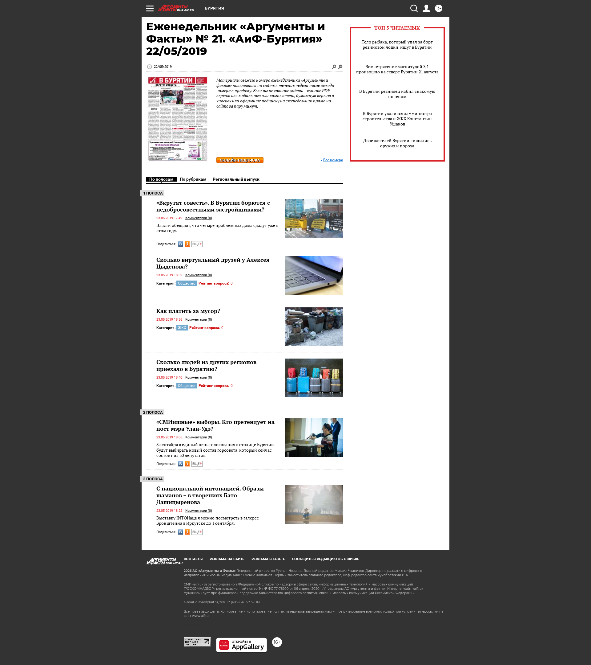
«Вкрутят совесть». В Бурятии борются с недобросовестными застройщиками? (213, 206)
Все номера (333, 160)
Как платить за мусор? (188, 310)
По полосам (161, 179)
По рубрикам (193, 179)
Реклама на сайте (227, 559)
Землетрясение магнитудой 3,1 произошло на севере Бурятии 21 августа (397, 69)
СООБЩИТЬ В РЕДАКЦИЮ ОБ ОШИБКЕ (325, 559)
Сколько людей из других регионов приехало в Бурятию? (206, 365)
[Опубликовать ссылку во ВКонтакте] (180, 244)
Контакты (193, 559)
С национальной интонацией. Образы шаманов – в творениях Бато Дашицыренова (210, 495)
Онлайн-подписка (240, 160)
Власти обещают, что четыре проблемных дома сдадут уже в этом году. (217, 228)
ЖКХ (182, 328)
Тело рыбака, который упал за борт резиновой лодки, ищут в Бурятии (397, 44)
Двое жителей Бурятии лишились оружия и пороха (397, 143)
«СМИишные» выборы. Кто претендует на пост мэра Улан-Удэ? (215, 425)
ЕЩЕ (196, 244)
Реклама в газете (268, 559)
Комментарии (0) (198, 218)
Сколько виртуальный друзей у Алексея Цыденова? (213, 263)
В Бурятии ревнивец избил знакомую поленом (397, 93)
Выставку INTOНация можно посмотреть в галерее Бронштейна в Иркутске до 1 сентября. (207, 520)
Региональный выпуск (236, 179)
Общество (186, 283)
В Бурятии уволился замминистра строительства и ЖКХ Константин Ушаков (397, 118)
